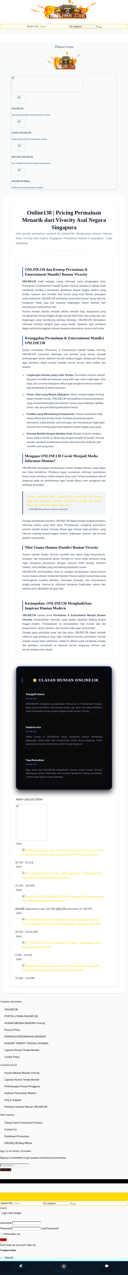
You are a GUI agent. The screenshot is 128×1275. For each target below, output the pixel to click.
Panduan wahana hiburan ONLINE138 (25, 1106)
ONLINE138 (11, 1009)
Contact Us (10, 1129)
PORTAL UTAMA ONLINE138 (21, 1016)
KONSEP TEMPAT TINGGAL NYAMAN (26, 1043)
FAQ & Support (12, 1100)
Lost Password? (50, 1228)
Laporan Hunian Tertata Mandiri (21, 1050)
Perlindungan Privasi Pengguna (22, 1086)
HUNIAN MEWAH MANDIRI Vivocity (24, 1023)
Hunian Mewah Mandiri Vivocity (21, 1073)
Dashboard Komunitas (16, 1136)
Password (5, 1228)
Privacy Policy (12, 1030)
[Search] (100, 27)
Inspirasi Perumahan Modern (20, 1093)
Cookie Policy (12, 1057)
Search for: (33, 26)
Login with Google (11, 1213)
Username (6, 1223)
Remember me (11, 1234)
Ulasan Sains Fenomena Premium (23, 1122)
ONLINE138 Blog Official (18, 1143)
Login (3, 1240)
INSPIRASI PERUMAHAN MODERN (25, 1036)
